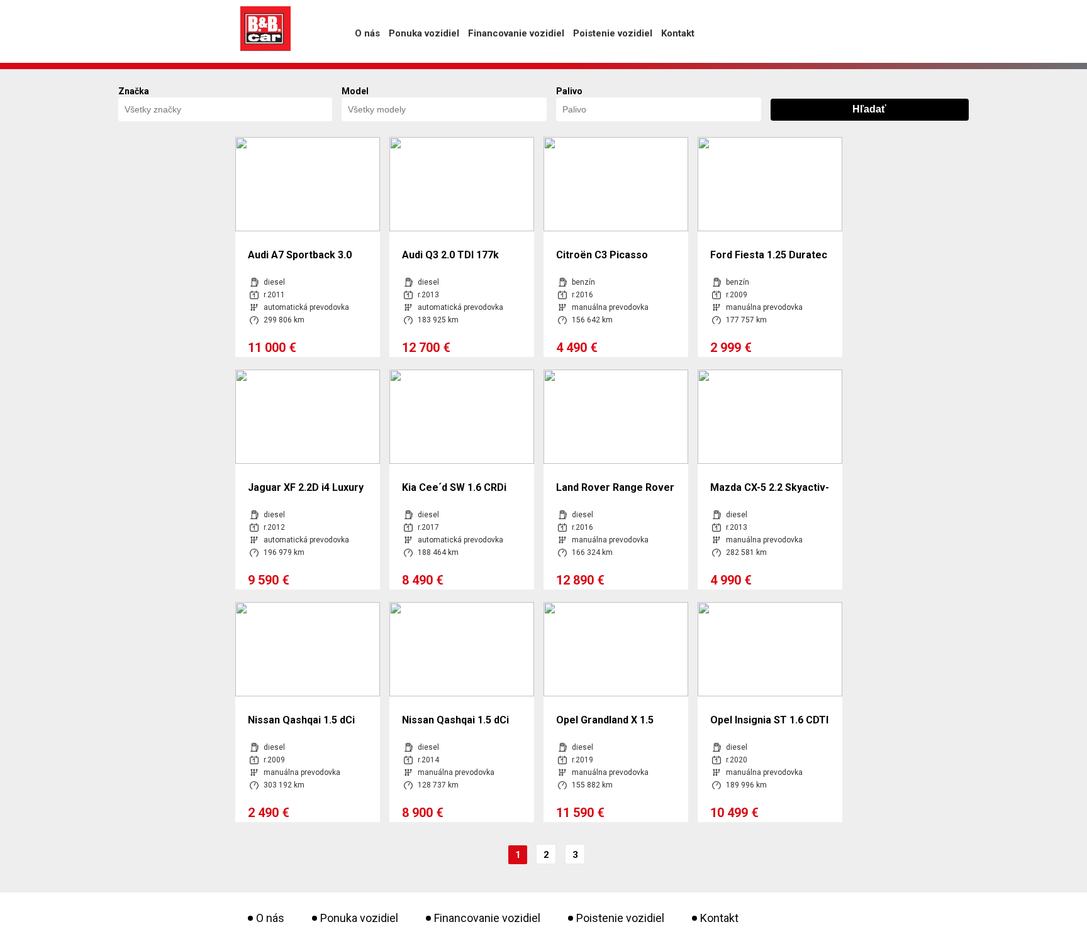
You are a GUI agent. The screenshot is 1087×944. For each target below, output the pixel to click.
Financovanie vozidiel (516, 33)
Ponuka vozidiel (424, 33)
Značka (133, 91)
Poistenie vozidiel (612, 33)
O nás (367, 33)
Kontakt (677, 33)
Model (355, 91)
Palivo (569, 91)
